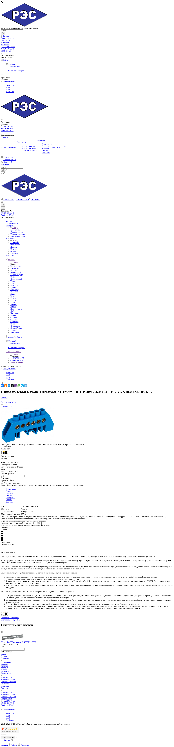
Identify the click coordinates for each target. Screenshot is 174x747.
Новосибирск (15, 273)
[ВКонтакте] (2, 385)
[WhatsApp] (19, 385)
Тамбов (13, 330)
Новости (4, 665)
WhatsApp (10, 92)
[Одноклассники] (5, 385)
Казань (13, 298)
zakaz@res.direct (9, 81)
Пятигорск (14, 313)
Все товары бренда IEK (10, 620)
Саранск (13, 317)
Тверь (12, 281)
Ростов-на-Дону (16, 275)
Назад (15, 228)
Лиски (13, 307)
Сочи (12, 324)
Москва (13, 270)
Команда (4, 667)
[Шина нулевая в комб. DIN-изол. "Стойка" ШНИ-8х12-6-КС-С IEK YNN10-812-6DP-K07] (27, 442)
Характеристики (12, 489)
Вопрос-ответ (6, 699)
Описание (10, 491)
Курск (12, 302)
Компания (14, 243)
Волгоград (14, 290)
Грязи (12, 294)
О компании (6, 662)
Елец (12, 296)
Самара (13, 277)
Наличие (9, 493)
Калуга (13, 300)
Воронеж (14, 292)
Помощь (4, 688)
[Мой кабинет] (2, 202)
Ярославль (14, 332)
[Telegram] (25, 385)
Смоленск (14, 322)
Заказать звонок (16, 362)
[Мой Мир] (9, 385)
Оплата (9, 500)
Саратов (13, 320)
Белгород (14, 285)
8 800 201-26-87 (7, 51)
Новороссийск (16, 309)
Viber (8, 87)
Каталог (4, 654)
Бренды (4, 656)
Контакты (5, 671)
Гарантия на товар (8, 682)
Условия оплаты (7, 677)
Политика (5, 686)
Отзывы (9, 495)
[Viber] (15, 385)
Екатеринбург (16, 266)
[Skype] (22, 385)
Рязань (13, 315)
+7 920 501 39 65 (8, 47)
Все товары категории (10, 618)
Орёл (12, 311)
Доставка (9, 502)
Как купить (15, 230)
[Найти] (3, 33)
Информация (6, 673)
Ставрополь (15, 326)
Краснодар (14, 268)
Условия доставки (8, 680)
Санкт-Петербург (17, 279)
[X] (12, 385)
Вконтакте (10, 85)
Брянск (13, 288)
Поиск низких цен (8, 737)
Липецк (13, 305)
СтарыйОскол (16, 328)
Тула (12, 283)
